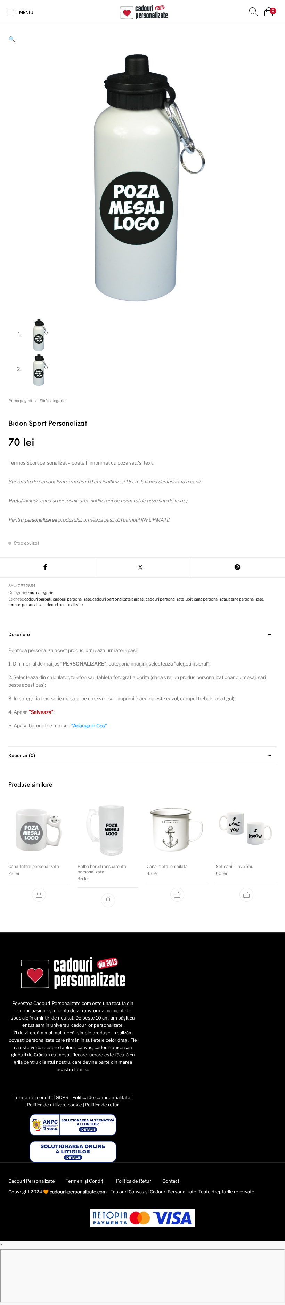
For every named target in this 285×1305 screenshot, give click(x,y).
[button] (11, 39)
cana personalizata (210, 599)
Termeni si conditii (33, 1097)
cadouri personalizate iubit (169, 599)
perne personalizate (245, 599)
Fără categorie (52, 400)
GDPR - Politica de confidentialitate (93, 1097)
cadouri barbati (37, 599)
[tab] (142, 686)
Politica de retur (102, 1104)
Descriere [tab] (19, 635)
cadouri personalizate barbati (118, 599)
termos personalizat (26, 604)
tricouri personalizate (64, 604)
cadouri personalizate (72, 599)
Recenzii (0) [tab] (21, 756)
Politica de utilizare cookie (54, 1104)
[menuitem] (31, 1181)
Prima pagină (20, 400)
